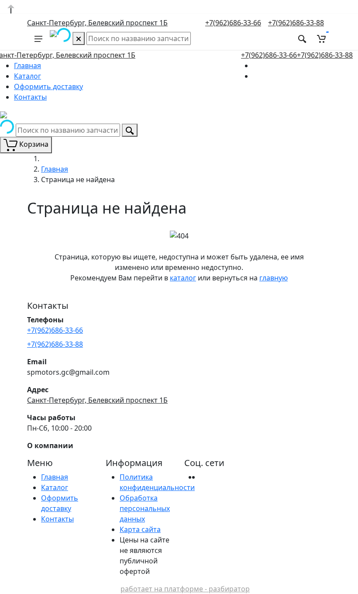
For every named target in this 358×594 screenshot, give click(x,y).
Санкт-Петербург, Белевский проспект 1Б (97, 23)
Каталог (27, 76)
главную (273, 278)
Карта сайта (140, 529)
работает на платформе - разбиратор (185, 589)
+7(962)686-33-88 (296, 23)
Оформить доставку (48, 86)
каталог (183, 278)
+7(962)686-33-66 (233, 23)
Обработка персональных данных (145, 508)
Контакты (30, 97)
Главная (27, 65)
